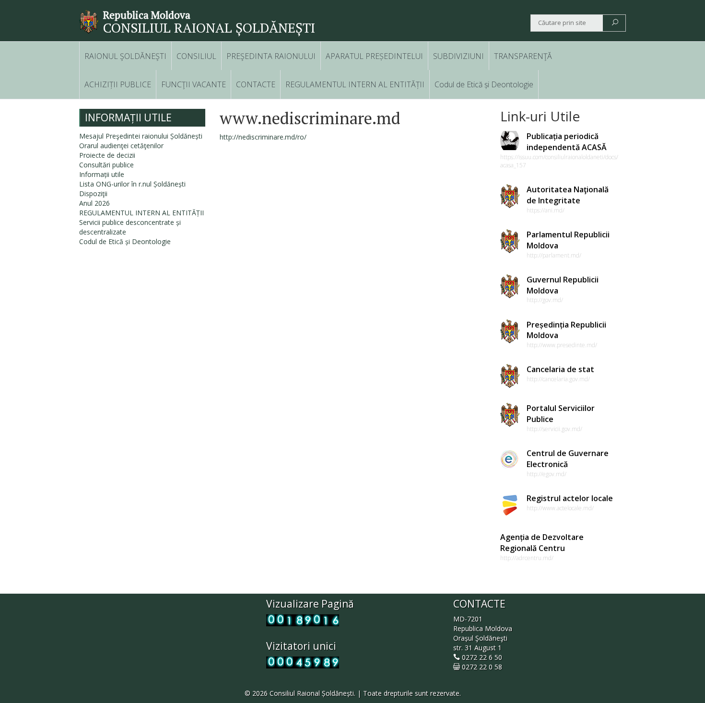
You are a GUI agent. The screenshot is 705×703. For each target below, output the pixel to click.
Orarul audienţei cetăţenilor (121, 145)
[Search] (615, 23)
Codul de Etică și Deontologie (484, 84)
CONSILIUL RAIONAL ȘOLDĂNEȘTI (209, 27)
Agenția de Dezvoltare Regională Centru (542, 542)
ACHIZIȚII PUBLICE (117, 84)
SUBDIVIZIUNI (458, 56)
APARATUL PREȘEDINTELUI (374, 56)
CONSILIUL (196, 56)
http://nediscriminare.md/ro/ (263, 136)
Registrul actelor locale (570, 498)
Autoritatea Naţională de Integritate (568, 195)
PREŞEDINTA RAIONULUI (271, 56)
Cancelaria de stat (560, 369)
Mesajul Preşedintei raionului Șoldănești (140, 136)
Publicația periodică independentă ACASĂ (567, 141)
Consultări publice (106, 164)
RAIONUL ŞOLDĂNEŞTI (125, 56)
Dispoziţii (93, 193)
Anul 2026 (94, 203)
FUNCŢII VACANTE (193, 84)
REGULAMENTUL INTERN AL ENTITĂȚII (354, 84)
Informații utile (101, 174)
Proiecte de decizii (107, 155)
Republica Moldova (146, 15)
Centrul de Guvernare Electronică (568, 458)
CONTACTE (255, 84)
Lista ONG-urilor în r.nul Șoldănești (132, 183)
